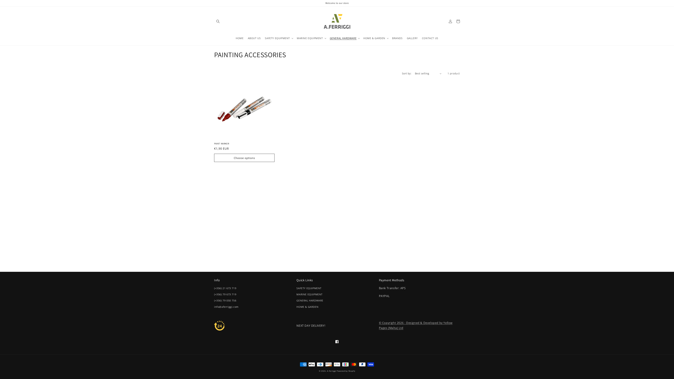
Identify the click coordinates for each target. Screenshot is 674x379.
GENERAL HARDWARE (309, 300)
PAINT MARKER (221, 143)
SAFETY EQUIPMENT (309, 288)
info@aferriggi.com (226, 306)
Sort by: (406, 73)
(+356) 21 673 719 (225, 288)
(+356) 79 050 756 (225, 300)
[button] (218, 21)
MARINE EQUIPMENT (309, 294)
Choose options (244, 158)
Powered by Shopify (346, 371)
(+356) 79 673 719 (225, 294)
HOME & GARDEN (307, 306)
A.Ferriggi (331, 371)
